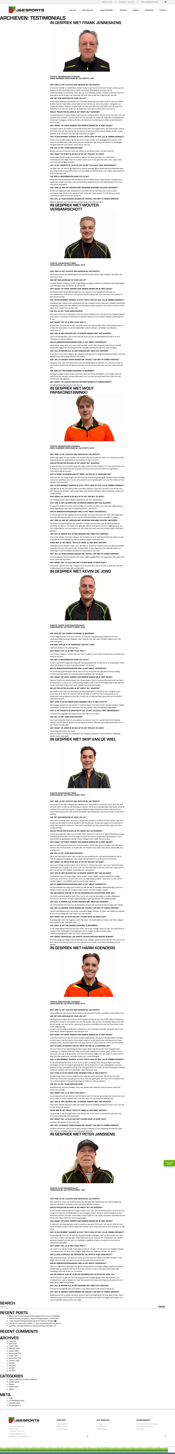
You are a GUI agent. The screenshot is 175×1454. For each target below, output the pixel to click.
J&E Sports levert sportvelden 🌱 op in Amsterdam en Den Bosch (35, 1323)
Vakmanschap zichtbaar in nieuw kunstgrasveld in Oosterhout (33, 1318)
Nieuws (136, 10)
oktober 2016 (14, 1361)
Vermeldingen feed (16, 1400)
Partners (123, 10)
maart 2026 (13, 1346)
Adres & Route (62, 1429)
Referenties (13, 1387)
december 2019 (15, 1353)
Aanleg (99, 1424)
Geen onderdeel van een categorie (23, 1379)
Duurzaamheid (106, 10)
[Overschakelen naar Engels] (165, 2)
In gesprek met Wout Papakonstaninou (72, 390)
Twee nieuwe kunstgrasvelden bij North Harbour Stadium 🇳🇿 (32, 1321)
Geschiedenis (62, 1424)
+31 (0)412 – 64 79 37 (126, 2)
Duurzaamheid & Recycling (147, 1424)
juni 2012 (12, 1370)
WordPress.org (15, 1405)
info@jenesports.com (149, 2)
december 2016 (15, 1358)
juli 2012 (12, 1368)
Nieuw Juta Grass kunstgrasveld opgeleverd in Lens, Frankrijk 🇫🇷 (34, 1316)
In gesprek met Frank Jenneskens (85, 22)
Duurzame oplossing (145, 1426)
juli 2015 (12, 1363)
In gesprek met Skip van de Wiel (83, 739)
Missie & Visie (62, 1426)
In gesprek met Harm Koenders (82, 948)
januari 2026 (13, 1351)
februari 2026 (14, 1348)
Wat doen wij (87, 10)
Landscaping (14, 1382)
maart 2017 (13, 1356)
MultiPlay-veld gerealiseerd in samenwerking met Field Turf (32, 1326)
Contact (162, 10)
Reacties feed (14, 1403)
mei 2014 (12, 1365)
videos (11, 1389)
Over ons (72, 10)
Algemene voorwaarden (18, 1436)
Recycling (140, 1429)
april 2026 (13, 1343)
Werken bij (149, 10)
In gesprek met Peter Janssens (82, 1134)
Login (11, 1398)
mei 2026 (12, 1341)
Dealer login (107, 2)
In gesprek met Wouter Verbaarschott (74, 207)
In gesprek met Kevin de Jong (80, 571)
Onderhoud (101, 1426)
